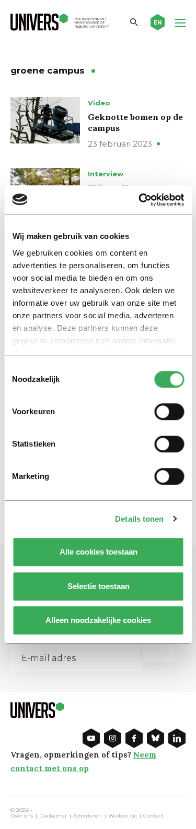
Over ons (21, 816)
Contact (153, 816)
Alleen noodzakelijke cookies (98, 620)
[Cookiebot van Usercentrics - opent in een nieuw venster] (139, 200)
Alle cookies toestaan (98, 551)
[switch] (169, 411)
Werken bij (122, 816)
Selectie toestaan (98, 586)
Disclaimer (53, 816)
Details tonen (139, 518)
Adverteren (87, 816)
